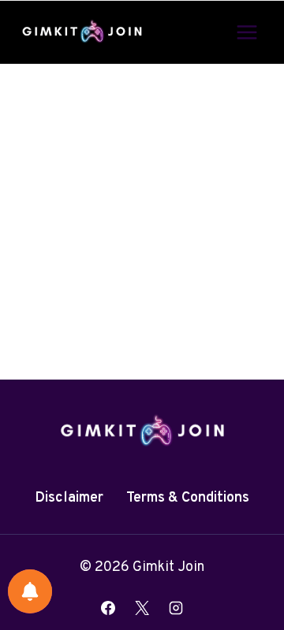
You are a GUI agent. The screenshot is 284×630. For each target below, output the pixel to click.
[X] (142, 608)
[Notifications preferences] (30, 591)
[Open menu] (246, 32)
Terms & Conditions (187, 498)
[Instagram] (176, 608)
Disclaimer (69, 498)
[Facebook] (108, 608)
